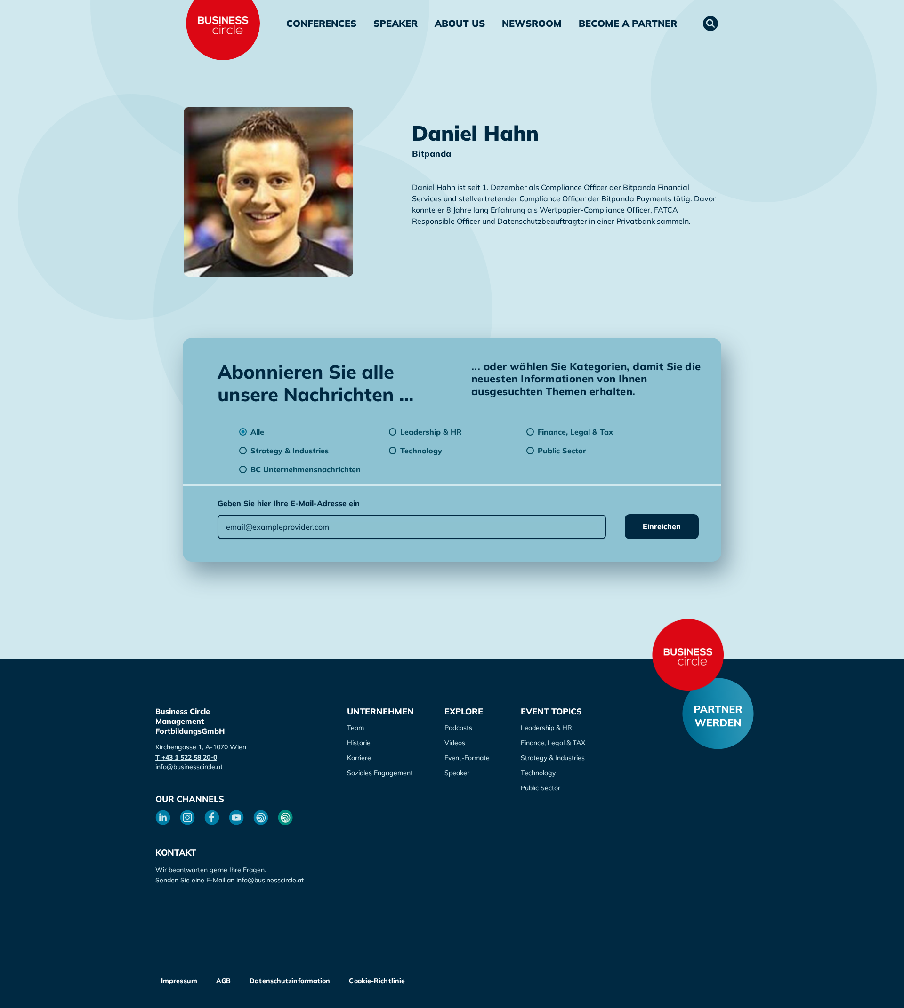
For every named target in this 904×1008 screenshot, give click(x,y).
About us (460, 23)
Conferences (321, 23)
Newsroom (532, 23)
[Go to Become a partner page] (718, 713)
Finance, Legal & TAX (553, 742)
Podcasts (458, 727)
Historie (359, 742)
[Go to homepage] (688, 655)
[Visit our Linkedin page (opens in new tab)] (162, 817)
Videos (454, 742)
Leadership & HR (546, 727)
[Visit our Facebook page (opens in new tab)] (211, 817)
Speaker (395, 23)
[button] (710, 23)
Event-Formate (467, 758)
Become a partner (628, 23)
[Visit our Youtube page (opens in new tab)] (236, 817)
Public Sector (540, 788)
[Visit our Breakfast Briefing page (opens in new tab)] (260, 817)
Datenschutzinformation (290, 980)
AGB (223, 980)
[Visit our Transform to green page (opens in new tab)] (285, 817)
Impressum (179, 980)
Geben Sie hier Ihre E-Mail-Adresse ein (289, 503)
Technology (538, 773)
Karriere (359, 758)
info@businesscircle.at (189, 766)
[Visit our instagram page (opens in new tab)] (187, 817)
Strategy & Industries (553, 758)
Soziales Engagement (380, 773)
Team (355, 727)
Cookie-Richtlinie (377, 980)
